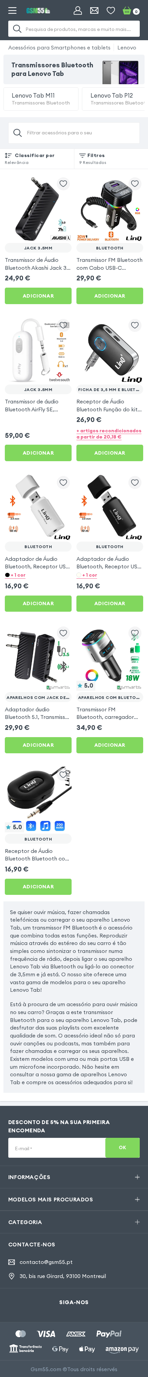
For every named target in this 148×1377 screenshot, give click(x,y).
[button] (38, 574)
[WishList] (111, 11)
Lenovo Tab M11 (41, 99)
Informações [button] (29, 1177)
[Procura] (17, 29)
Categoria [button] (25, 1222)
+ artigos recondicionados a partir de (108, 433)
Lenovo (126, 47)
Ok (122, 1148)
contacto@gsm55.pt (46, 1262)
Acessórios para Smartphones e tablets (59, 47)
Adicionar (38, 296)
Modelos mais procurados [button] (50, 1199)
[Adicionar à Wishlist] (63, 183)
